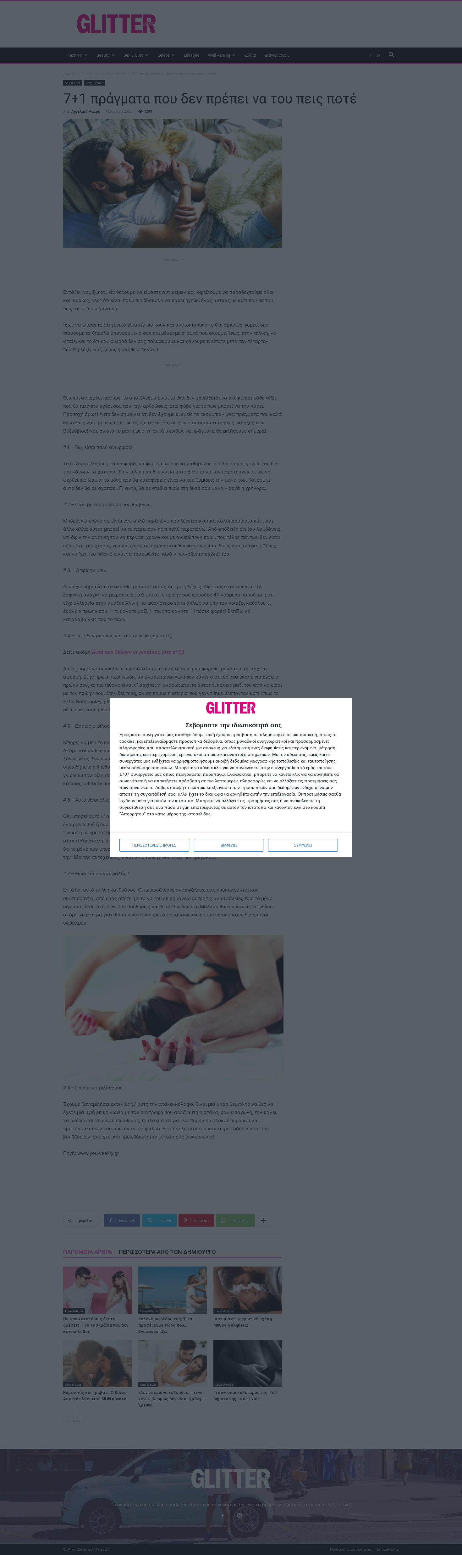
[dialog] (231, 777)
